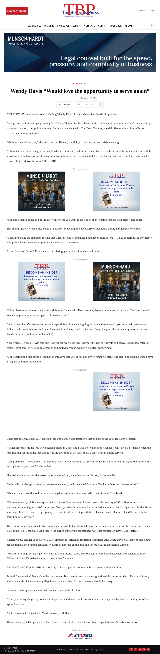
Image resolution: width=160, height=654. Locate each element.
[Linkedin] (140, 649)
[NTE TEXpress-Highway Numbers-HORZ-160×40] (80, 636)
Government (79, 83)
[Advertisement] (42, 401)
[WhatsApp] (100, 104)
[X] (86, 104)
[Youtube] (148, 649)
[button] (152, 25)
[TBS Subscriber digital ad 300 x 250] (116, 191)
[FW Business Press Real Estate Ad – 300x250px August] (42, 191)
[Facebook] (79, 104)
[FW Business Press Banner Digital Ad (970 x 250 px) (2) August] (80, 52)
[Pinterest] (93, 104)
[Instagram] (135, 649)
